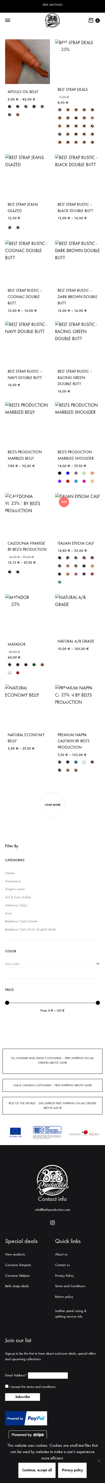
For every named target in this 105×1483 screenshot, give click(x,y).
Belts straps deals (17, 1286)
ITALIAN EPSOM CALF (76, 543)
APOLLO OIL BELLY (23, 91)
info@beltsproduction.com (52, 1210)
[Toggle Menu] (7, 20)
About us (61, 1254)
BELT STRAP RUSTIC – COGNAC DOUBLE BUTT (25, 296)
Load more (52, 804)
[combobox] (52, 964)
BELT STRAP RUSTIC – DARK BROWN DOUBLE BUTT (77, 296)
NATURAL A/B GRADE (76, 641)
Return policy (64, 1297)
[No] (98, 1460)
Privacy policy (72, 1470)
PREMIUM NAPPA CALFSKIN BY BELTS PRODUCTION (73, 741)
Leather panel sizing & (70, 1311)
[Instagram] (52, 1223)
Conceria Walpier (17, 1275)
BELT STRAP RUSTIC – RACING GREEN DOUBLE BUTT (75, 377)
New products (15, 1254)
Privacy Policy (64, 1275)
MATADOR (16, 644)
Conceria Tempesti (18, 1265)
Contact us (62, 1265)
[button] (10, 107)
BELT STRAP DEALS (73, 89)
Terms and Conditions (70, 1286)
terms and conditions (41, 1387)
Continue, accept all (37, 1470)
